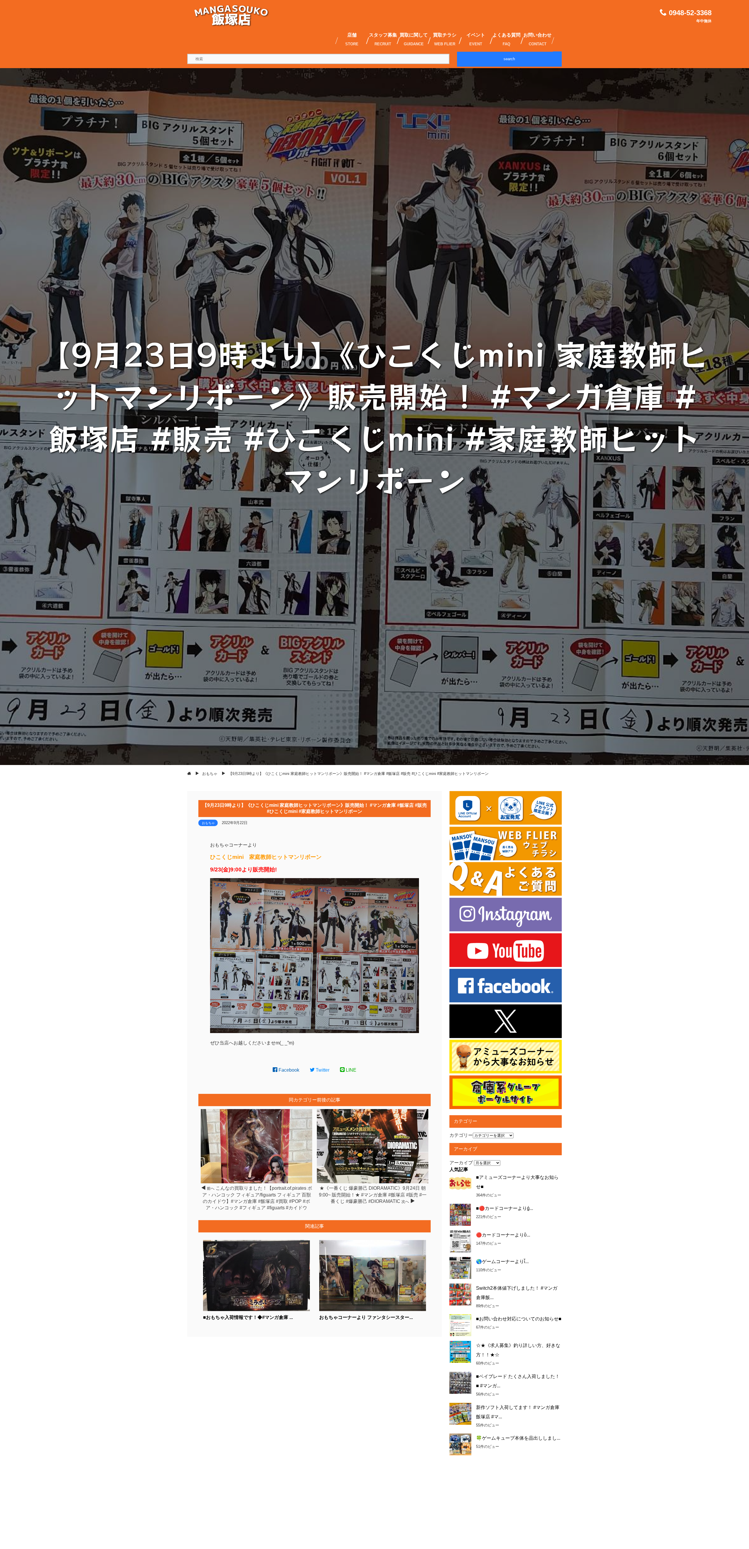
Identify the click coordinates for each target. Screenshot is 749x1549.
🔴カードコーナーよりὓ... (503, 1234)
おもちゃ (208, 823)
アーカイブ (461, 1162)
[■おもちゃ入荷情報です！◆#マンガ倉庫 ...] (256, 1309)
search (509, 59)
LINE (350, 1070)
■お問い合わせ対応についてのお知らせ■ (518, 1318)
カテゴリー (461, 1135)
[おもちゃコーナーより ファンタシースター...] (373, 1309)
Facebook (288, 1070)
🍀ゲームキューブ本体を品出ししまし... (518, 1438)
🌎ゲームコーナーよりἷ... (502, 1261)
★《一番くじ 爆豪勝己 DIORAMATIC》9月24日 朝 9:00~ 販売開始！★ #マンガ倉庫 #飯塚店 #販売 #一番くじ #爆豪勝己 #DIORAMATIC (373, 1195)
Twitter (322, 1070)
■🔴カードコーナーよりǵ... (504, 1208)
